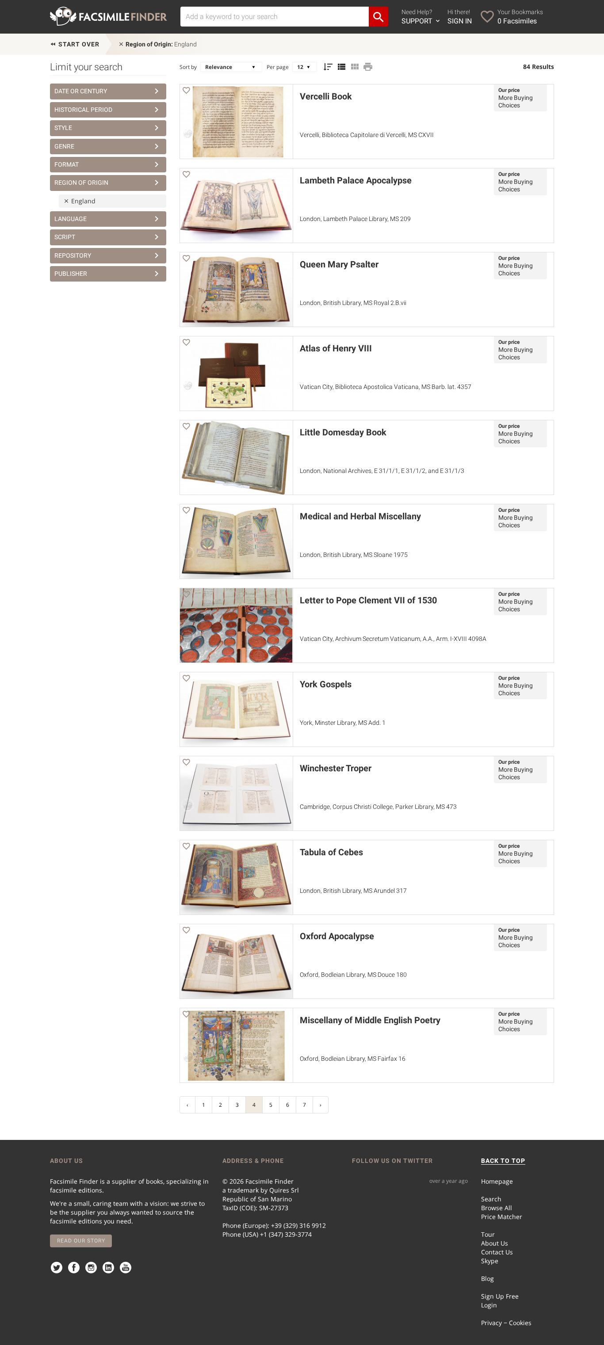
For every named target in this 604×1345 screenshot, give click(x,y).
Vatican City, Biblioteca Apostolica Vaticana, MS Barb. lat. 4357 (385, 386)
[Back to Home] (108, 16)
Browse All (496, 1208)
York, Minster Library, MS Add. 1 (343, 722)
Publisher (70, 273)
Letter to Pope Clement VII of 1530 (368, 600)
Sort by (188, 67)
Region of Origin (81, 182)
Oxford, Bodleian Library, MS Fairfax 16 (352, 1058)
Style (63, 127)
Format (66, 164)
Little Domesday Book (343, 432)
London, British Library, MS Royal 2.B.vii (353, 302)
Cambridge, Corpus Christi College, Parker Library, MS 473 (378, 806)
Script (64, 236)
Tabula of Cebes (331, 852)
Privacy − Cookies (506, 1322)
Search (491, 1199)
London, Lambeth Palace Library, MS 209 (355, 218)
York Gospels (326, 684)
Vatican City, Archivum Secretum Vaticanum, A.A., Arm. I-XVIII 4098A (393, 638)
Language (70, 218)
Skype (489, 1261)
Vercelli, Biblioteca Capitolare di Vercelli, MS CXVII (367, 134)
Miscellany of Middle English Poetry (370, 1020)
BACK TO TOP (503, 1160)
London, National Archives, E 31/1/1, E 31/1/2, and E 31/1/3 (382, 470)
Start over (78, 44)
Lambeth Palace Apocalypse (356, 180)
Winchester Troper (335, 768)
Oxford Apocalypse (337, 936)
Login (489, 1305)
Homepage (497, 1181)
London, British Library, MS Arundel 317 (353, 890)
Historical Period (83, 109)
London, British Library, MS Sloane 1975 (354, 554)
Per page (278, 67)
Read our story (81, 1241)
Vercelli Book (326, 96)
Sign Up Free (500, 1296)
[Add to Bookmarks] (186, 91)
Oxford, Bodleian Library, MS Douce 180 (353, 974)
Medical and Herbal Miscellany (360, 516)
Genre (64, 146)
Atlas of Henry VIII (336, 348)
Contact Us (497, 1252)
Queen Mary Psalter (339, 264)
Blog (487, 1278)
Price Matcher (501, 1216)
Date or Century (80, 91)
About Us (494, 1243)
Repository (72, 255)
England (161, 44)
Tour (488, 1234)
